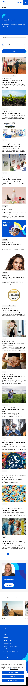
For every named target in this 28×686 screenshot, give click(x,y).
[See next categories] (25, 44)
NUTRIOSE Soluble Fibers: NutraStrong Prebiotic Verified (14, 377)
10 (20, 554)
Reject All (13, 676)
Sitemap (6, 637)
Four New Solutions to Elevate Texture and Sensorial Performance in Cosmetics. (14, 211)
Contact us (6, 631)
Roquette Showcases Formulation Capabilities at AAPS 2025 (12, 509)
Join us (5, 634)
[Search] (24, 39)
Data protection (8, 643)
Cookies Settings (12, 680)
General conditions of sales (10, 646)
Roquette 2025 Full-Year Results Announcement (11, 245)
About (3, 618)
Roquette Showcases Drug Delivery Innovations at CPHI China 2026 (12, 145)
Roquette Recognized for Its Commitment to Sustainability (11, 311)
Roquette (4, 7)
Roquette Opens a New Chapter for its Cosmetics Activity (13, 278)
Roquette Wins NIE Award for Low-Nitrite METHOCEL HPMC (14, 476)
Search (4, 37)
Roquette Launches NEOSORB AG (12, 113)
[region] (13, 672)
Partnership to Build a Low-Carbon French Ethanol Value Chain (12, 81)
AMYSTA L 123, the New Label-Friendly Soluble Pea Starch (13, 542)
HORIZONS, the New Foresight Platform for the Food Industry (13, 443)
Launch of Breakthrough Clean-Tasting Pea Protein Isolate (13, 344)
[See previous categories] (3, 44)
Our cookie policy (14, 668)
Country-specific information (11, 651)
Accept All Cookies (13, 672)
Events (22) (8, 44)
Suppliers (6, 649)
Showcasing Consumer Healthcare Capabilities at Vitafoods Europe (12, 178)
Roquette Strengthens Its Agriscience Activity (13, 410)
